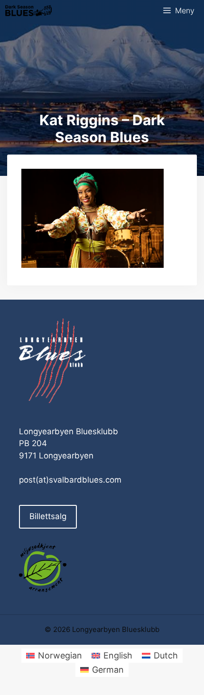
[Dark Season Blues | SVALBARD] (28, 10)
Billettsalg (47, 516)
